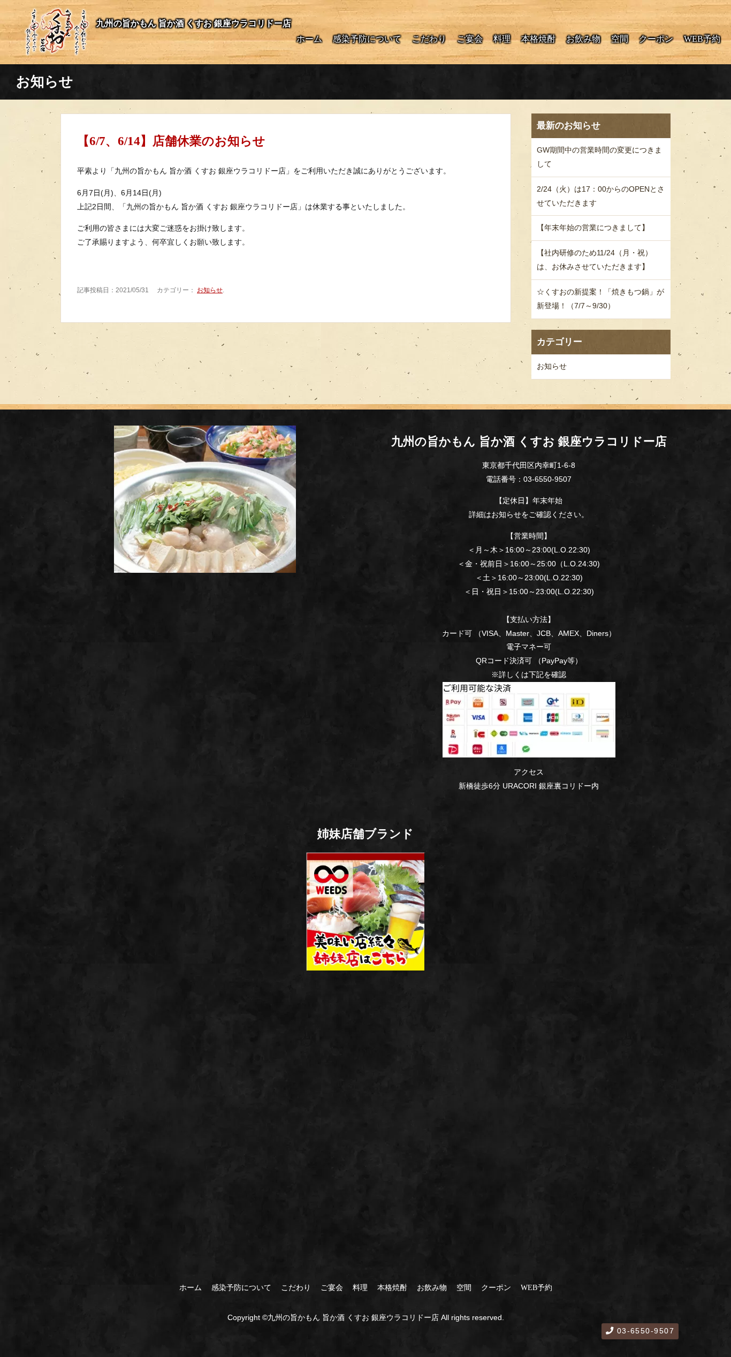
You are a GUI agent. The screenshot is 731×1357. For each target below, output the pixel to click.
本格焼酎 (538, 38)
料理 (502, 38)
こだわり (429, 38)
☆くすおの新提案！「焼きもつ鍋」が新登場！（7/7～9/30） (600, 298)
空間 (619, 38)
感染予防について (367, 38)
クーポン (656, 38)
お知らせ (210, 290)
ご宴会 (470, 38)
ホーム (309, 38)
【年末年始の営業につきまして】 (593, 227)
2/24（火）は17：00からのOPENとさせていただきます (601, 196)
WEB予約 (702, 38)
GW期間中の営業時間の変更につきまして (599, 157)
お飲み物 (583, 38)
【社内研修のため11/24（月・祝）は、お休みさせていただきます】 (594, 259)
